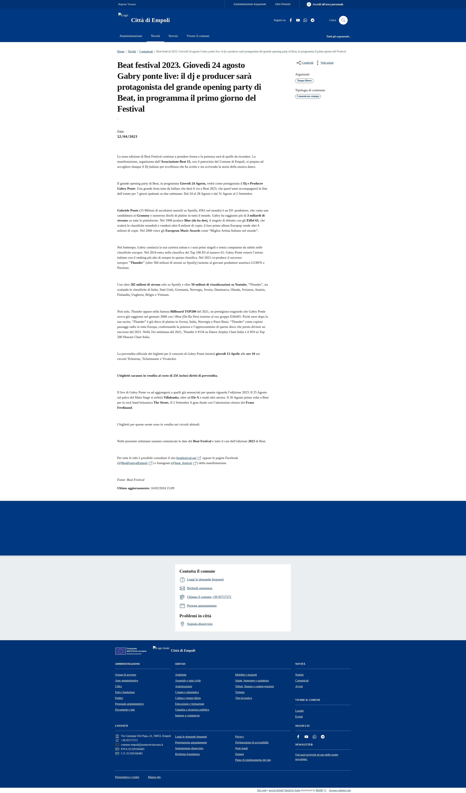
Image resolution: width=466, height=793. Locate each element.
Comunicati (145, 51)
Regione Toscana (127, 4)
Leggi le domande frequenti (191, 736)
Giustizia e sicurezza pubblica (192, 709)
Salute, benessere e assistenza (252, 680)
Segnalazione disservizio (189, 748)
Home (120, 51)
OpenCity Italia (292, 790)
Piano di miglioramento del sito (253, 759)
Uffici (118, 686)
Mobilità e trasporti (246, 674)
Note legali (241, 748)
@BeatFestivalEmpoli (132, 463)
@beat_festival (182, 463)
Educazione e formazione (189, 703)
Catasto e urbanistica (187, 692)
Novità (131, 51)
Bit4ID (319, 790)
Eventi (299, 716)
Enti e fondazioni (125, 692)
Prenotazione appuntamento (191, 742)
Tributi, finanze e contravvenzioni (254, 686)
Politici (119, 698)
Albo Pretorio (283, 4)
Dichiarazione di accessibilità (251, 742)
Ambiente (180, 674)
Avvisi (299, 686)
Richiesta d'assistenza (187, 754)
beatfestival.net (186, 458)
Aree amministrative (126, 680)
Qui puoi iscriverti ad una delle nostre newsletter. (316, 757)
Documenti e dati (125, 709)
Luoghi (299, 710)
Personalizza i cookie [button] (127, 777)
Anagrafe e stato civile (188, 680)
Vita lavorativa (243, 698)
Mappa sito (154, 777)
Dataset (239, 754)
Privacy (239, 736)
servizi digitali (276, 790)
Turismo (240, 692)
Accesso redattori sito (340, 790)
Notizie (299, 674)
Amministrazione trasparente (249, 4)
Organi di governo (125, 674)
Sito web (261, 790)
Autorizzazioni (183, 686)
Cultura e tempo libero (188, 698)
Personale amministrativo (129, 703)
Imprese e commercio (187, 715)
